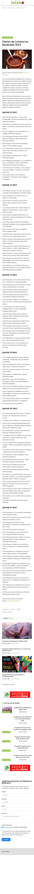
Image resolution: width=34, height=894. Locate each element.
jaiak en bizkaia (7, 612)
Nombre (4, 791)
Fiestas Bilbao (6, 712)
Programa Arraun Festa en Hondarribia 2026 (22, 747)
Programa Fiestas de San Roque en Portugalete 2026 (13, 675)
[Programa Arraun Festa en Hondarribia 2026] (7, 748)
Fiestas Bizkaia (7, 732)
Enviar (6, 840)
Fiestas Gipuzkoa (7, 750)
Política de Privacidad (20, 827)
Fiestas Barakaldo (7, 37)
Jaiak (7, 851)
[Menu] (3, 2)
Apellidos (4, 799)
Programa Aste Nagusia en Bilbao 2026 (14, 641)
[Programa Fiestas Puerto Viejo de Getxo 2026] (7, 739)
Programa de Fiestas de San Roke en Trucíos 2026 (23, 756)
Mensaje (4, 813)
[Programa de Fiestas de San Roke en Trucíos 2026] (7, 757)
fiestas (18, 609)
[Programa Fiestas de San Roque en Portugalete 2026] (17, 664)
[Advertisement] (17, 22)
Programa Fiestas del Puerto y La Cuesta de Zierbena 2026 (22, 718)
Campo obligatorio (7, 825)
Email (3, 806)
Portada (4, 7)
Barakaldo (6, 609)
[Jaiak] (17, 3)
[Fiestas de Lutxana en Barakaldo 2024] (17, 59)
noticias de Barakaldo (13, 601)
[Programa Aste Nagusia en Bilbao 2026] (17, 630)
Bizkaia (13, 609)
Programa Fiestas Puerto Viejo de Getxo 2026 (23, 737)
